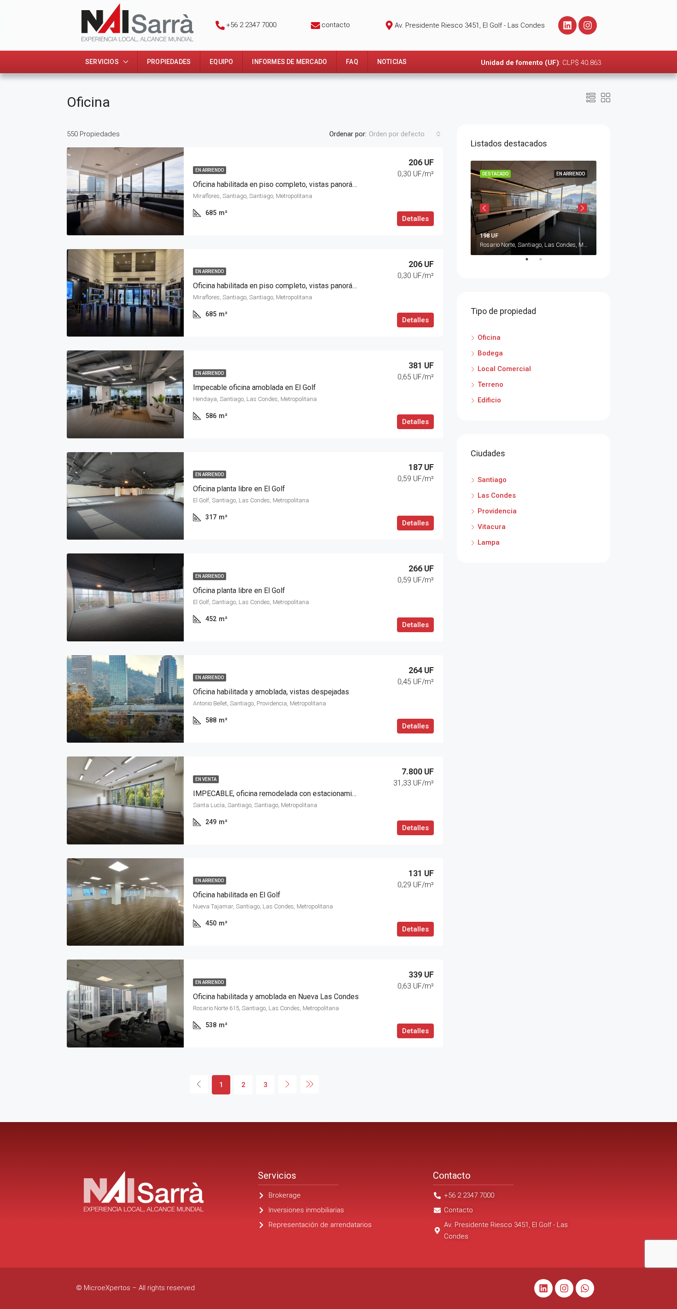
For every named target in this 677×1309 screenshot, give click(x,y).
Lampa (489, 542)
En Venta (205, 779)
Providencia (497, 511)
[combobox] (405, 134)
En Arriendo (209, 170)
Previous (484, 208)
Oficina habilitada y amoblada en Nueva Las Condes (276, 996)
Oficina (489, 337)
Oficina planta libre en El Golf (239, 488)
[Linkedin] (567, 25)
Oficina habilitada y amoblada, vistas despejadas (271, 691)
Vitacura (492, 527)
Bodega (490, 353)
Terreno (490, 384)
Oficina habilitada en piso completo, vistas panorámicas (282, 184)
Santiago (492, 480)
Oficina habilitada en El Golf (236, 894)
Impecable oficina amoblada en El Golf (254, 387)
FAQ (352, 61)
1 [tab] (531, 263)
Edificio (489, 400)
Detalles (415, 219)
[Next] (287, 1084)
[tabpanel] (533, 208)
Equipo (221, 61)
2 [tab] (545, 263)
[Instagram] (587, 25)
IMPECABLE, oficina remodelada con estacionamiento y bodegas (297, 793)
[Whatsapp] (585, 1288)
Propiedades (169, 61)
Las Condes (497, 495)
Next (582, 208)
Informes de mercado (289, 61)
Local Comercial (504, 369)
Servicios (102, 61)
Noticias (392, 61)
